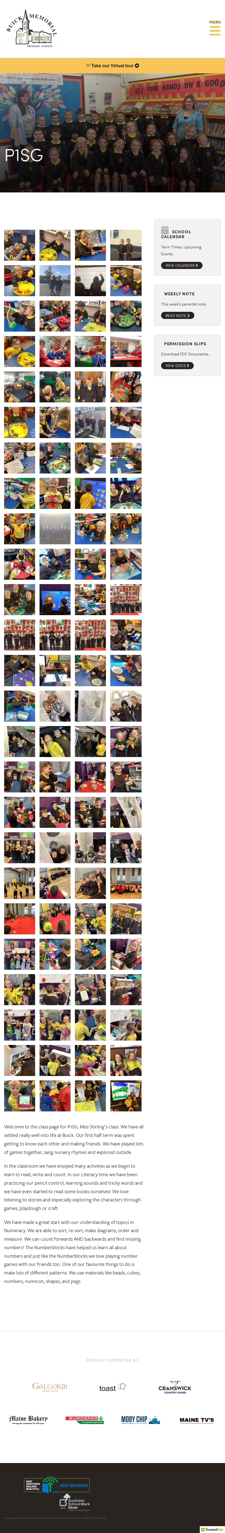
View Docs (176, 365)
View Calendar (180, 265)
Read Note (176, 315)
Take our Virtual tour (112, 65)
